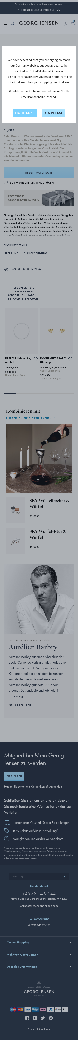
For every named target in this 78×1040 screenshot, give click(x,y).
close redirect (70, 52)
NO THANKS (25, 113)
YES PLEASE (53, 113)
